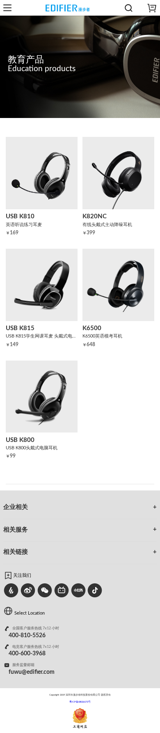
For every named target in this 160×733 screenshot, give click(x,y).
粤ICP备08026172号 (80, 702)
